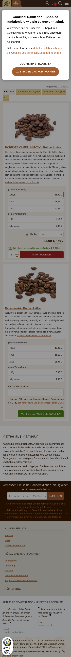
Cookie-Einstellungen (35, 63)
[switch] (7, 652)
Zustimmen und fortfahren (35, 71)
